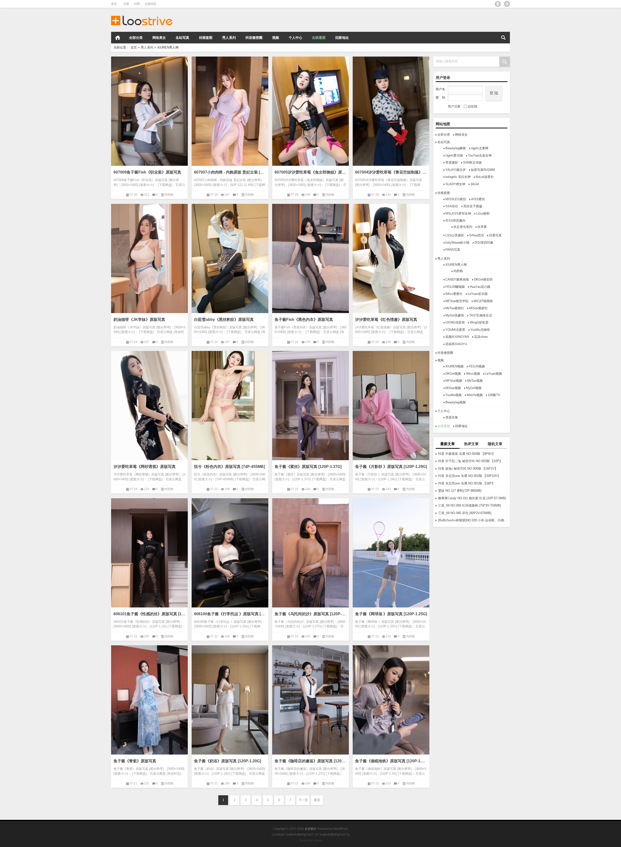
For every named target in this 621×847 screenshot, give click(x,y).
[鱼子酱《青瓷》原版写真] (149, 700)
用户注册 (454, 106)
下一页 (303, 800)
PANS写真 (452, 249)
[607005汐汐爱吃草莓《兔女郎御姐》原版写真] (310, 111)
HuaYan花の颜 (480, 287)
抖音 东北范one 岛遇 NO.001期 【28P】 (466, 483)
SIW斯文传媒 (472, 162)
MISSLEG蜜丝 (455, 199)
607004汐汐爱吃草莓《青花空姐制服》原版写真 (391, 172)
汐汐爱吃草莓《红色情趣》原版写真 (386, 319)
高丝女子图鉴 (472, 206)
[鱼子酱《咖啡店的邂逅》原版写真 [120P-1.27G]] (310, 700)
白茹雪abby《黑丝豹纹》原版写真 (224, 319)
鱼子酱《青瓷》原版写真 (135, 761)
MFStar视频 (453, 380)
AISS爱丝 (478, 199)
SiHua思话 (476, 235)
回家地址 (342, 38)
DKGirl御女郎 (483, 279)
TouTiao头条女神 (480, 155)
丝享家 (482, 227)
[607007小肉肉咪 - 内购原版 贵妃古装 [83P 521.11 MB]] (230, 111)
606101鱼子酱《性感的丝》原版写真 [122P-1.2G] (149, 614)
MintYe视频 (475, 395)
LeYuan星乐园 (478, 294)
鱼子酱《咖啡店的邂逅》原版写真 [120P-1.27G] (310, 761)
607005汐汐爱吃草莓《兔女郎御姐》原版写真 (310, 172)
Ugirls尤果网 (479, 148)
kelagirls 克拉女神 (458, 177)
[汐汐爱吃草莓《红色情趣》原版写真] (391, 258)
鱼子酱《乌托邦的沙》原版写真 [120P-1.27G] (310, 614)
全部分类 (136, 38)
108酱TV (494, 395)
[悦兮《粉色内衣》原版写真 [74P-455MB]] (230, 405)
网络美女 (159, 38)
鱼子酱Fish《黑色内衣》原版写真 (304, 319)
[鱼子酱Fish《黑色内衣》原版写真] (310, 258)
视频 (275, 38)
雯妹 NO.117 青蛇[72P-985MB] (460, 490)
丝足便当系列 (462, 227)
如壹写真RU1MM (483, 170)
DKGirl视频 (453, 373)
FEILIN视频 (477, 366)
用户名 (440, 89)
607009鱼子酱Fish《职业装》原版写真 (147, 172)
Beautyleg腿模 (455, 148)
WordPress (341, 828)
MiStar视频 (453, 388)
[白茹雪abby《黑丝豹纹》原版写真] (230, 258)
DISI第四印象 (483, 242)
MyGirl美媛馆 (454, 315)
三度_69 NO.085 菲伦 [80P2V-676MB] (464, 513)
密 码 (440, 97)
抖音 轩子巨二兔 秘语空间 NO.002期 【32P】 (470, 461)
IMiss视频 (473, 373)
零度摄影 (451, 162)
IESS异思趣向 (455, 220)
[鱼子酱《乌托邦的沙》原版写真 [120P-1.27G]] (310, 552)
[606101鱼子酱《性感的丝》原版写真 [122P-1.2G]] (149, 552)
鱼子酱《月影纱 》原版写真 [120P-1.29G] (391, 467)
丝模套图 (205, 38)
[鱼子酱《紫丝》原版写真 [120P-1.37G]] (310, 405)
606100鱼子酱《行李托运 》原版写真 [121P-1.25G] (230, 614)
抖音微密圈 (253, 38)
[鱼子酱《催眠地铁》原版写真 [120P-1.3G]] (391, 700)
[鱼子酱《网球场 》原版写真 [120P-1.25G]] (391, 552)
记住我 (472, 106)
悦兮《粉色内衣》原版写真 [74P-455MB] (229, 467)
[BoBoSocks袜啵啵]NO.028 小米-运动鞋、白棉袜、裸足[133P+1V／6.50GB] (472, 520)
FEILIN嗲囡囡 (455, 287)
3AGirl (474, 184)
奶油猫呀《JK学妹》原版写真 (139, 319)
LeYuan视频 (493, 373)
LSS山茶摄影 (454, 235)
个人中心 (295, 38)
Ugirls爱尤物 (454, 155)
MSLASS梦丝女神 (458, 213)
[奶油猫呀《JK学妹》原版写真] (149, 258)
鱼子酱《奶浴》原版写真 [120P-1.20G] (227, 761)
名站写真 (182, 38)
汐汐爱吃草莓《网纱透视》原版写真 (145, 467)
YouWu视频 (453, 395)
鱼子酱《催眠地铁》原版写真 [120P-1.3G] (391, 761)
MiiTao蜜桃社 (454, 308)
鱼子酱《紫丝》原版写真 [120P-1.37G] (308, 467)
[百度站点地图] (507, 4)
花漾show (481, 337)
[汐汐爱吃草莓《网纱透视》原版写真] (149, 405)
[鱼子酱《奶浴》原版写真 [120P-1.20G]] (230, 700)
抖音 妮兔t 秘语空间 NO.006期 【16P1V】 (468, 468)
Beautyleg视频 (455, 402)
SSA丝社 (451, 206)
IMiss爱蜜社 (454, 294)
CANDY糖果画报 (457, 279)
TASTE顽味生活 (480, 315)
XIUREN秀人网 (456, 264)
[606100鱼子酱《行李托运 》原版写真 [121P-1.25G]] (230, 552)
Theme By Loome (310, 840)
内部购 (458, 271)
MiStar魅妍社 (478, 308)
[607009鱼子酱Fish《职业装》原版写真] (149, 111)
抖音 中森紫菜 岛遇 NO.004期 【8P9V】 (466, 454)
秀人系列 (229, 38)
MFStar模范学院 (456, 301)
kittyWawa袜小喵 (457, 242)
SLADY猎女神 (455, 184)
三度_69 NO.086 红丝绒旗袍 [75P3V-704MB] (469, 505)
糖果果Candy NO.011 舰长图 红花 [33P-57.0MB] (472, 498)
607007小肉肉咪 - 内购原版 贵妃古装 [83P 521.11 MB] (230, 172)
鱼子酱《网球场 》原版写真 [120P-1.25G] (391, 614)
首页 (117, 37)
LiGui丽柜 (483, 213)
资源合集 (451, 417)
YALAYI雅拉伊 (455, 170)
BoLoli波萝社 (485, 177)
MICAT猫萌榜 (483, 301)
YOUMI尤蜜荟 (455, 330)
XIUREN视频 (454, 366)
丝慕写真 (495, 235)
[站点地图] (498, 4)
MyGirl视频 (474, 388)
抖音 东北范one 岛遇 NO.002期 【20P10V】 (469, 476)
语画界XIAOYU (456, 344)
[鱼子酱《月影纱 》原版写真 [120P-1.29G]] (391, 405)
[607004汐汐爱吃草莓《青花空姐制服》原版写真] (391, 111)
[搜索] (503, 37)
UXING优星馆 (455, 322)
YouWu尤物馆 (480, 330)
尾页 (317, 800)
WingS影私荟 (479, 322)
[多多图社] (142, 14)
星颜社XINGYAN (457, 337)
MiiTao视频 (475, 380)
